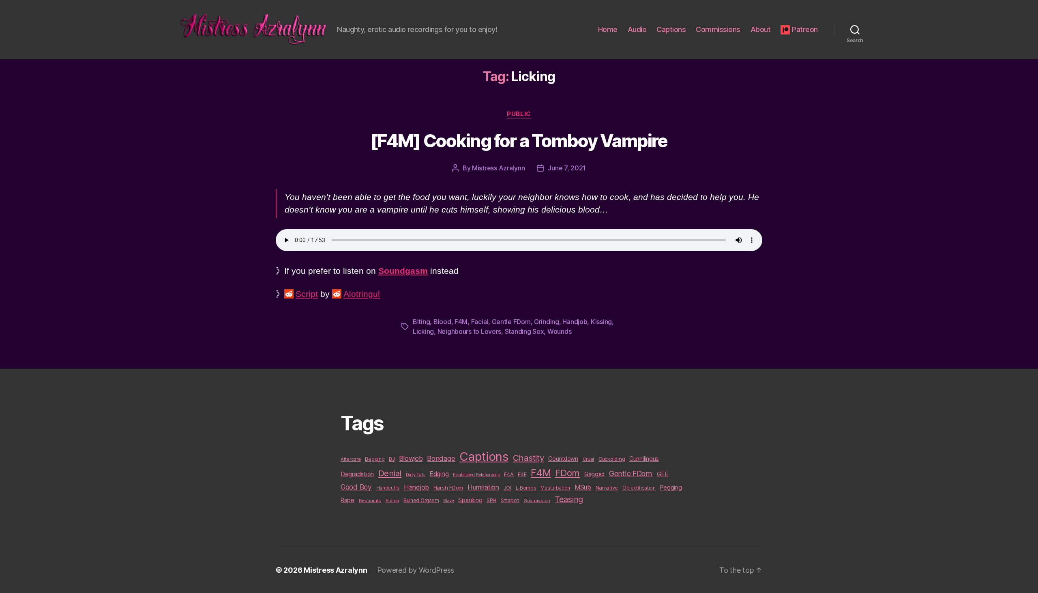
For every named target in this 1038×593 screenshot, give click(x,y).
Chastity (528, 458)
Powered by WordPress (416, 570)
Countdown (563, 458)
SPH (491, 500)
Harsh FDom (448, 487)
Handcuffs (388, 488)
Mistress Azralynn (498, 168)
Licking (423, 331)
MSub (583, 487)
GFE (662, 474)
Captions (671, 29)
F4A (508, 474)
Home (608, 29)
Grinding (546, 322)
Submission (537, 500)
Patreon (805, 29)
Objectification (639, 488)
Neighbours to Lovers (470, 331)
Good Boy (356, 487)
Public (519, 114)
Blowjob (410, 458)
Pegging (671, 487)
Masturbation (555, 488)
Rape (347, 499)
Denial (389, 473)
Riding (392, 500)
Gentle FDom (511, 322)
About (761, 29)
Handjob (574, 322)
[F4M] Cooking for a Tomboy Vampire (519, 141)
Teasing (569, 499)
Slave (448, 500)
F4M (461, 322)
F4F (522, 474)
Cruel (588, 459)
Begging (374, 459)
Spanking (470, 500)
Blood (442, 322)
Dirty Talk (415, 474)
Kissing (601, 322)
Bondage (441, 458)
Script (307, 294)
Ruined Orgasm (421, 500)
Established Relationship (476, 474)
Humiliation (483, 487)
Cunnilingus (644, 458)
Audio (637, 29)
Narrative (607, 487)
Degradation (357, 474)
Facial (479, 322)
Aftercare (351, 459)
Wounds (559, 331)
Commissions (718, 29)
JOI (507, 488)
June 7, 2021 (567, 168)
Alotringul (361, 294)
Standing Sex (524, 331)
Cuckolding (611, 458)
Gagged (594, 474)
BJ (392, 459)
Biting (421, 322)
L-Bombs (526, 488)
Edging (438, 474)
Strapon (510, 500)
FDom (567, 473)
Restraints (370, 500)
